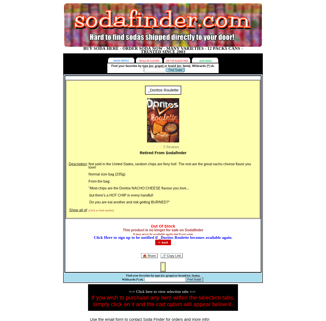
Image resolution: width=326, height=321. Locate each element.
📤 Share (149, 255)
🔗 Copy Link (171, 255)
